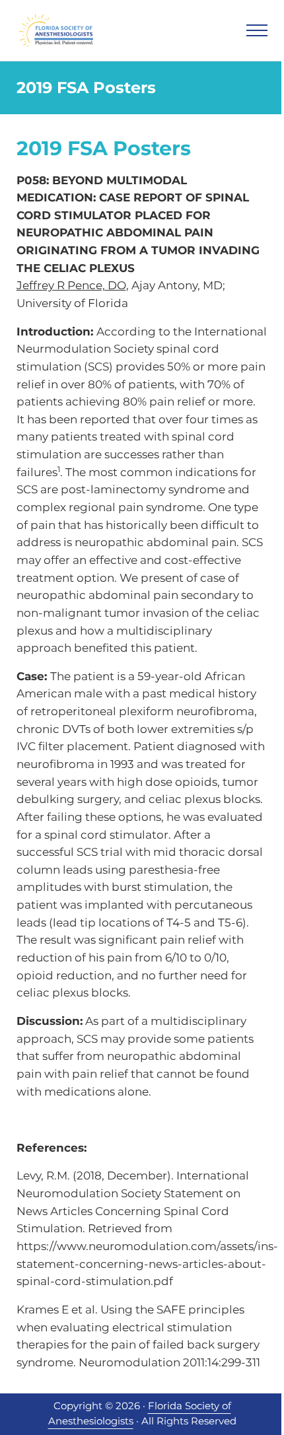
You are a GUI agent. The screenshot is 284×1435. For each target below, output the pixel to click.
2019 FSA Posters (104, 148)
